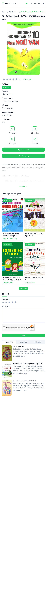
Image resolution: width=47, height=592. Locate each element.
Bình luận (5, 306)
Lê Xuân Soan (30, 283)
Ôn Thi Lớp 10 (7, 108)
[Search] (31, 3)
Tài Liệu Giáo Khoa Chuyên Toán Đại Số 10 (27, 364)
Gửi (23, 336)
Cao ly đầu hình (18, 346)
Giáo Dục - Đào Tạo (10, 101)
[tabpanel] (23, 370)
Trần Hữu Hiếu (8, 283)
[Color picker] (27, 3)
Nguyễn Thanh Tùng (10, 239)
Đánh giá (5, 299)
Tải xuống (25, 156)
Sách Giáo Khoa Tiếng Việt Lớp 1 (24, 381)
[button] (27, 3)
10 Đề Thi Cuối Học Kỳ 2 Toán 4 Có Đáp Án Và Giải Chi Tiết (12, 280)
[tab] (9, 342)
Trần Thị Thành (7, 94)
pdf (3, 122)
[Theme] (35, 3)
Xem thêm (23, 288)
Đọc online (25, 150)
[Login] (39, 3)
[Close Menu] (43, 3)
